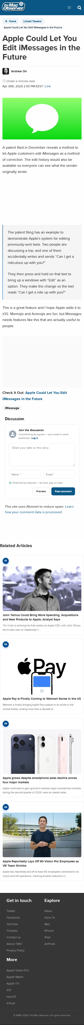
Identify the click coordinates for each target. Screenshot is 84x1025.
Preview (41, 491)
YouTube (12, 924)
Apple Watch (15, 976)
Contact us (14, 937)
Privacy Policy (15, 950)
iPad (47, 937)
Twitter (11, 911)
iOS (9, 990)
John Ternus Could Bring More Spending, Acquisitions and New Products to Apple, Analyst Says (40, 617)
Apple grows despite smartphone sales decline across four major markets (40, 780)
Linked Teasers (32, 21)
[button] (69, 7)
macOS (11, 996)
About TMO (14, 943)
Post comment (63, 491)
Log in (34, 438)
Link (48, 86)
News (48, 911)
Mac (47, 924)
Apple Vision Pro (18, 970)
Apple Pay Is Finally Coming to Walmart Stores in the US (42, 698)
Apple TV (13, 983)
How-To (49, 917)
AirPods (49, 943)
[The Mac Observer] (13, 7)
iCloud (11, 1003)
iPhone (49, 930)
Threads (12, 930)
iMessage (12, 408)
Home (12, 21)
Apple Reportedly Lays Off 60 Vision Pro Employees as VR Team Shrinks (41, 863)
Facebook (13, 917)
